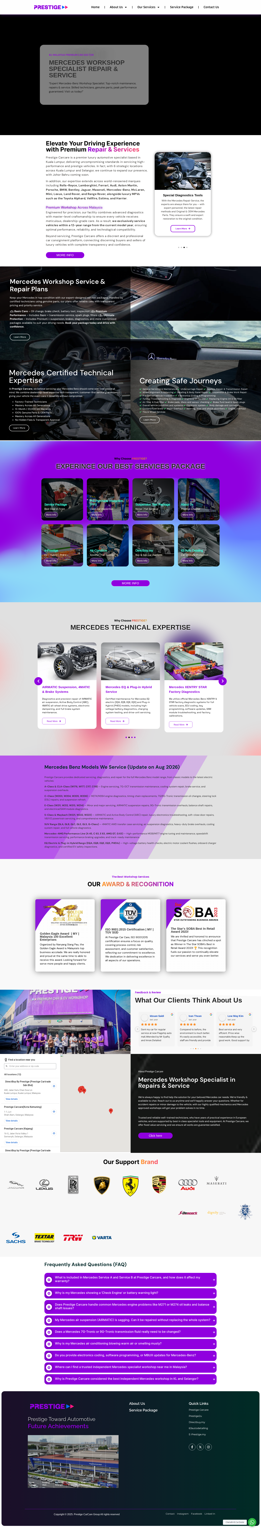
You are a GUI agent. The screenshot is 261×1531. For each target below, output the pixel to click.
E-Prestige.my (197, 1434)
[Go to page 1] (193, 1048)
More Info (51, 514)
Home (95, 7)
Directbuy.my (197, 1422)
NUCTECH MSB (159, 1015)
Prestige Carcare (199, 1409)
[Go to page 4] (200, 1048)
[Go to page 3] (198, 1048)
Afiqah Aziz (195, 1015)
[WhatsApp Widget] (252, 1522)
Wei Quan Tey (236, 1015)
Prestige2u (195, 1416)
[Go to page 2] (195, 1048)
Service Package (181, 7)
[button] (178, 247)
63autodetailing (198, 1428)
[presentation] (38, 681)
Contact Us (211, 7)
